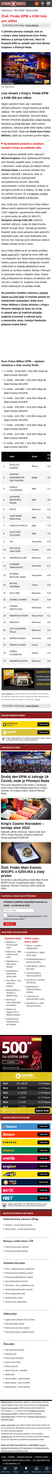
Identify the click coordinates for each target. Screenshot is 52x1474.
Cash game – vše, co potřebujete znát (19, 1285)
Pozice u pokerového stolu (15, 1294)
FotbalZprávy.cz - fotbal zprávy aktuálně (12, 964)
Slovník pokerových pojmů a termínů (18, 1289)
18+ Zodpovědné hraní (41, 1460)
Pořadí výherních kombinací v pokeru (19, 1273)
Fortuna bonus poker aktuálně (16, 1251)
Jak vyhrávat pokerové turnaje (16, 1281)
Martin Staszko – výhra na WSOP (17, 1383)
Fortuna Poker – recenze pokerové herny (20, 1229)
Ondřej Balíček (32, 25)
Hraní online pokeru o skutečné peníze (19, 1332)
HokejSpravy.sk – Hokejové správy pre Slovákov (12, 1021)
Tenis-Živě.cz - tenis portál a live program (13, 983)
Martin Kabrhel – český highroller (17, 1387)
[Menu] (48, 3)
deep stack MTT (10, 254)
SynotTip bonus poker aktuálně (17, 1247)
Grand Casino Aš (11, 1366)
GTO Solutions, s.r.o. (12, 1463)
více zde (37, 699)
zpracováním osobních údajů (29, 916)
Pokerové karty (10, 1354)
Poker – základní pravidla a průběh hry (19, 1269)
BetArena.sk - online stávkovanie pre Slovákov (13, 1002)
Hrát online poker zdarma (14, 1324)
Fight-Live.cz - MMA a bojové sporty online (13, 954)
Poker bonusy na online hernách (17, 1328)
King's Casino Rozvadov (14, 1358)
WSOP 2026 (9, 1374)
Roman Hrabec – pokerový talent (17, 1379)
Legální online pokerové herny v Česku (20, 1320)
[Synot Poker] (21, 1069)
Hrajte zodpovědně (6, 693)
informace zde (6, 1437)
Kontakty (11, 1457)
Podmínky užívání (41, 1457)
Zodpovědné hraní (8, 1417)
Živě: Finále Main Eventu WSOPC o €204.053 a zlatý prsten (22, 872)
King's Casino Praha (13, 1362)
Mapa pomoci (28, 1448)
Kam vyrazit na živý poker (14, 1350)
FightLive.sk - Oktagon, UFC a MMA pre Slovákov (13, 1012)
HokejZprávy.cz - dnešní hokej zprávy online (12, 973)
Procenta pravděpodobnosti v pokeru (19, 1277)
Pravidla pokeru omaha (14, 1298)
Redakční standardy (24, 1457)
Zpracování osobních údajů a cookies (16, 1460)
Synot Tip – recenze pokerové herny (18, 1225)
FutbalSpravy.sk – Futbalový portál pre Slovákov (33, 989)
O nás (3, 1457)
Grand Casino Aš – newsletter (16, 1370)
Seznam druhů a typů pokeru (16, 1302)
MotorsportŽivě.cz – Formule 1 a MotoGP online (13, 993)
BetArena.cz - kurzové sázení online (12, 945)
